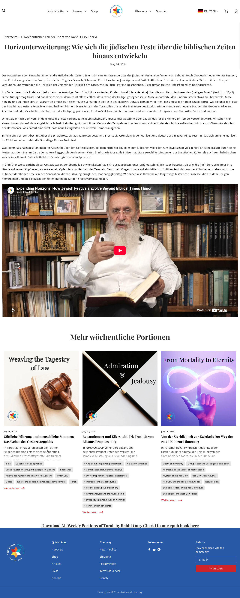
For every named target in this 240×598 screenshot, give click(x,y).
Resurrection (212, 481)
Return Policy (108, 549)
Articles (56, 564)
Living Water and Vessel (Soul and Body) (209, 463)
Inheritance (65, 469)
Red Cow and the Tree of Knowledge (181, 481)
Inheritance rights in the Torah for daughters (28, 475)
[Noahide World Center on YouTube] (154, 550)
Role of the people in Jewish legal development (41, 481)
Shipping (105, 556)
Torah (73, 481)
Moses (8, 481)
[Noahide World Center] (16, 554)
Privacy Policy (108, 564)
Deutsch (210, 11)
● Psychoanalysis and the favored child (104, 493)
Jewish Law (62, 475)
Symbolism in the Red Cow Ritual (180, 493)
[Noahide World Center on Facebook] (149, 550)
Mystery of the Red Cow (175, 475)
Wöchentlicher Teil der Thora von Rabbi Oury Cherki (60, 37)
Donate (104, 578)
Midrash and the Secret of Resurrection (183, 469)
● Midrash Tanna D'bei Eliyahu (100, 481)
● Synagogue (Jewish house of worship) (104, 499)
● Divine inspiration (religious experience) (106, 475)
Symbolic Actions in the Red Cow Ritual (183, 487)
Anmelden (216, 568)
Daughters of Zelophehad (29, 463)
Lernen (77, 11)
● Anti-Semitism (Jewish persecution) (103, 463)
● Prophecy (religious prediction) (101, 487)
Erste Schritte (55, 11)
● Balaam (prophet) (137, 463)
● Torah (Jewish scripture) (97, 505)
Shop (94, 11)
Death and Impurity (173, 463)
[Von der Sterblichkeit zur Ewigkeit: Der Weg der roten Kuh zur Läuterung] (198, 388)
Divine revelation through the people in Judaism (30, 469)
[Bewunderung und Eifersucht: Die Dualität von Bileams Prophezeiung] (120, 388)
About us (57, 549)
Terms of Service (110, 571)
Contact (56, 578)
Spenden (161, 11)
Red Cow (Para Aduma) (204, 475)
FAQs (55, 571)
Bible (8, 463)
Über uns (141, 11)
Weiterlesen (11, 488)
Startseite (10, 37)
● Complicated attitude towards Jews (103, 469)
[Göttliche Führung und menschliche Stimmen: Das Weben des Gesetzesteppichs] (41, 388)
